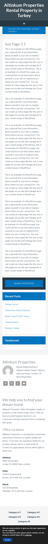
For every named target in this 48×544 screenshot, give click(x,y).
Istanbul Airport (12, 322)
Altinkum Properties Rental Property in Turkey (24, 10)
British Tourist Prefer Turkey (17, 316)
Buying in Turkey (12, 328)
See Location (24, 464)
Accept (7, 540)
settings (28, 535)
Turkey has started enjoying (17, 310)
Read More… (27, 377)
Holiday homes (11, 304)
